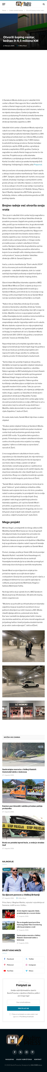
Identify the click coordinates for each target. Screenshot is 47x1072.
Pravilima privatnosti (27, 1016)
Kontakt (38, 1059)
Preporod (38, 165)
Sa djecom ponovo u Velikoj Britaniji (21, 894)
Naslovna (9, 1059)
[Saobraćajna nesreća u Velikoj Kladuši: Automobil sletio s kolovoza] (23, 754)
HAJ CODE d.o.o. (36, 1065)
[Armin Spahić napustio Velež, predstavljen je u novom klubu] (8, 914)
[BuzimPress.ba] (23, 4)
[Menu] (3, 4)
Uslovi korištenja (24, 1059)
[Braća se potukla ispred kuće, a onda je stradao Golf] (23, 828)
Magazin (6, 869)
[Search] (43, 4)
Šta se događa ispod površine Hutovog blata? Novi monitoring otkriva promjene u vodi (29, 924)
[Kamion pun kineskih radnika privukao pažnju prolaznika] (23, 791)
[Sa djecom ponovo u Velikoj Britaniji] (23, 879)
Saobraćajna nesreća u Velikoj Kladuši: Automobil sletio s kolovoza (19, 770)
